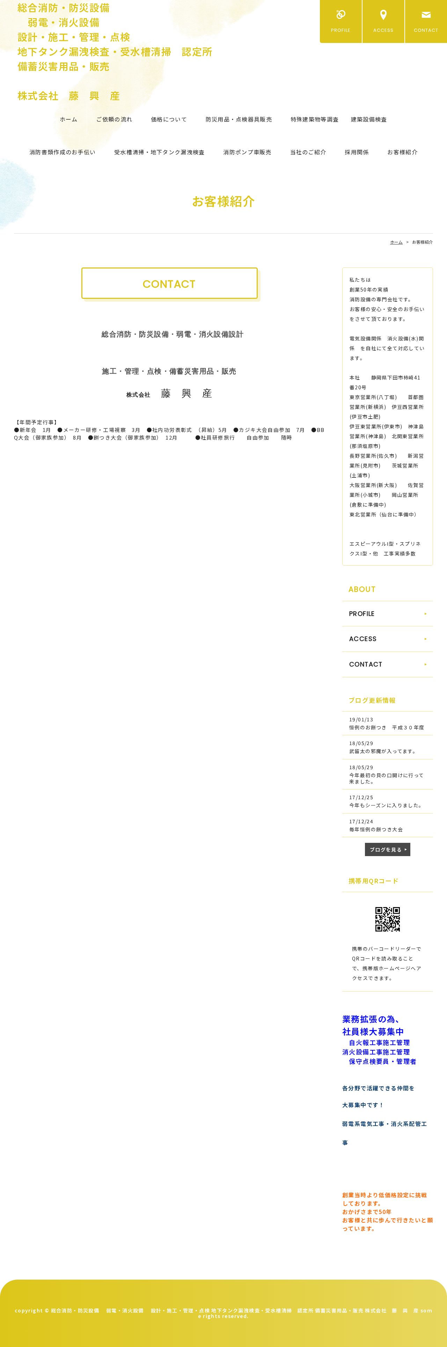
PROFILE (340, 30)
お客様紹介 (402, 152)
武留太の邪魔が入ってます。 (383, 751)
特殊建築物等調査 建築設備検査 (339, 119)
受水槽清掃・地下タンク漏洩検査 (159, 152)
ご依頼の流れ (114, 119)
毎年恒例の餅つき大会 (376, 829)
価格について (169, 119)
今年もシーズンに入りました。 (386, 805)
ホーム (69, 119)
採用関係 (357, 152)
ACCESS (383, 30)
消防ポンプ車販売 (247, 152)
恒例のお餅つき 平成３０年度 (387, 727)
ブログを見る (386, 849)
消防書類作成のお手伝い (62, 152)
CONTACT (426, 30)
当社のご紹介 (308, 152)
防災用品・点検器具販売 (239, 119)
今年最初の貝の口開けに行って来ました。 (386, 778)
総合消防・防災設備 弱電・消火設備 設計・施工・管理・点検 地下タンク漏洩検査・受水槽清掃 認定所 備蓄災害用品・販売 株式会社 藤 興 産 (115, 51)
